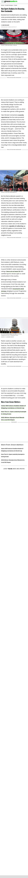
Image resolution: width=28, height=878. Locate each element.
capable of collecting (16, 226)
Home (2, 5)
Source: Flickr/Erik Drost (7, 337)
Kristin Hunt (5, 25)
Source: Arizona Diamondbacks (9, 192)
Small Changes (9, 5)
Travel (15, 5)
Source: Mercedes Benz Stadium (9, 45)
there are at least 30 (13, 271)
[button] (3, 2)
